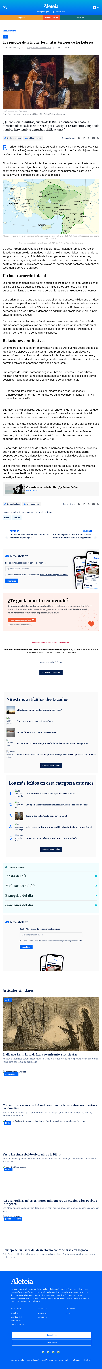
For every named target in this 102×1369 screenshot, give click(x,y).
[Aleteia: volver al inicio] (51, 6)
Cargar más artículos (51, 765)
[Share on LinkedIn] (84, 138)
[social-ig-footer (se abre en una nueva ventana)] (58, 1352)
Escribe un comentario (51, 672)
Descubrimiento (9, 30)
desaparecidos (11, 1074)
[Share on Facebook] (79, 138)
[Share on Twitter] (89, 138)
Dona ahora (50, 17)
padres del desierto (13, 1219)
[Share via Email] (93, 138)
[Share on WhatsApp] (98, 138)
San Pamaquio (60, 12)
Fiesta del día (16, 876)
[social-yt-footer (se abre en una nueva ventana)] (43, 1352)
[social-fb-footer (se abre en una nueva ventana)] (48, 1352)
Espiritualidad (16, 1317)
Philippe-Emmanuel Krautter (39, 47)
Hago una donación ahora (20, 620)
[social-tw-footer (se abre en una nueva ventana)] (53, 1352)
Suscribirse (52, 1335)
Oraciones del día (19, 905)
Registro (21, 17)
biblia (6, 517)
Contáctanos (75, 1360)
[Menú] (18, 7)
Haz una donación (33, 1360)
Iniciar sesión (51, 1342)
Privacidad (86, 1360)
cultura (17, 517)
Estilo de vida (16, 1320)
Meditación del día (20, 886)
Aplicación (42, 1317)
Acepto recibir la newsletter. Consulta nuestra (38, 575)
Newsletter (43, 1313)
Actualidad (15, 1313)
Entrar (59, 662)
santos (8, 1000)
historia (8, 1169)
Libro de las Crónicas (26, 439)
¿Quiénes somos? (49, 1360)
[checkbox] (6, 575)
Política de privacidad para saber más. (54, 575)
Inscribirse (11, 581)
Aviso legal (63, 1360)
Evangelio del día (19, 896)
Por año (69, 1313)
